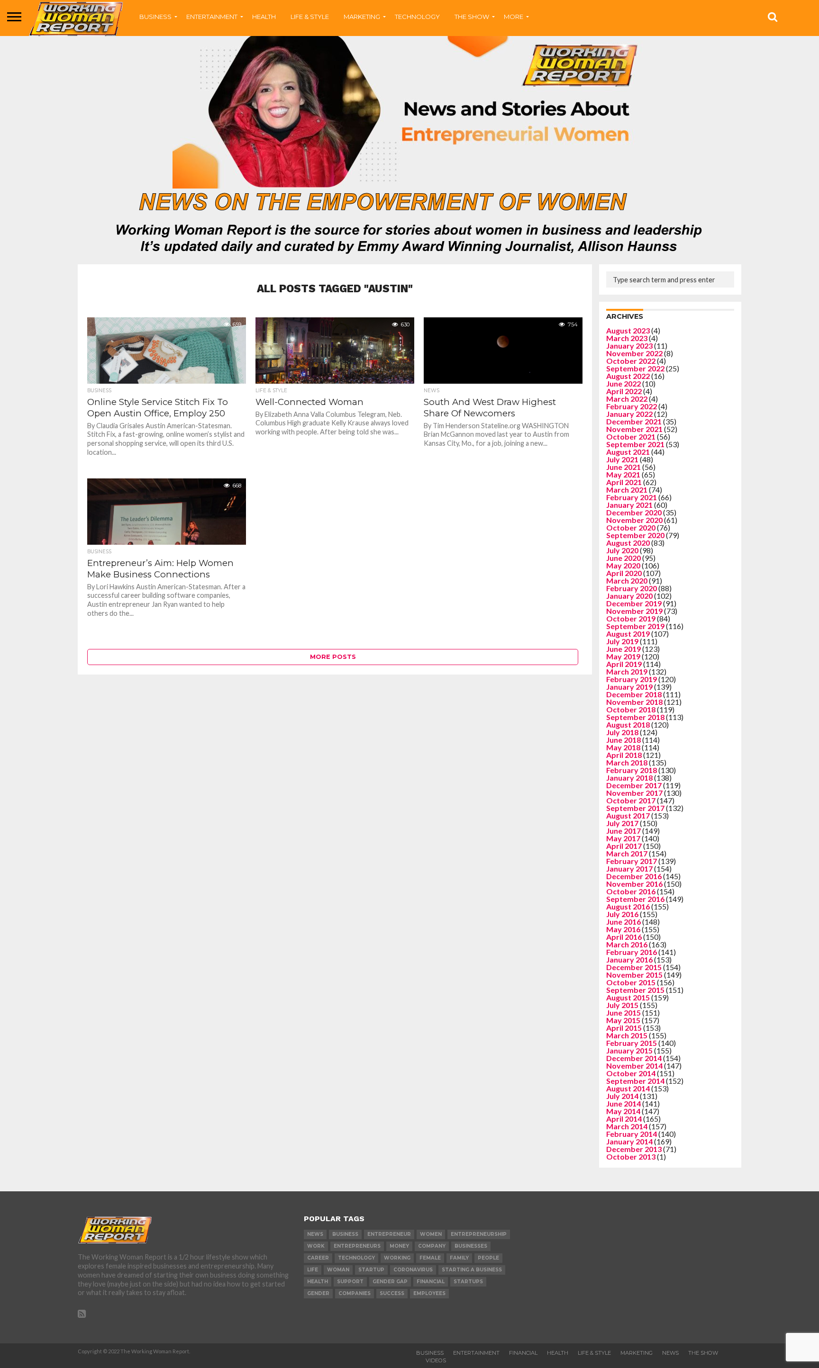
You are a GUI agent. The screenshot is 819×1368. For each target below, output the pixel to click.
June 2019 (623, 648)
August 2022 (628, 375)
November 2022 (634, 353)
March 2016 (626, 944)
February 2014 (631, 1133)
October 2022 (630, 360)
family (459, 1258)
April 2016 (624, 936)
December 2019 (634, 603)
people (488, 1258)
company (432, 1246)
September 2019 (635, 625)
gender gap (390, 1281)
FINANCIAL (523, 1353)
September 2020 (635, 535)
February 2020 (631, 588)
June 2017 (623, 830)
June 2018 (623, 739)
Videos (436, 1360)
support (350, 1281)
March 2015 (626, 1035)
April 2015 (624, 1027)
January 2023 (629, 345)
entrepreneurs (357, 1246)
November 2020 (634, 519)
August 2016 (628, 906)
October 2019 (630, 618)
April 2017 (624, 845)
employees (429, 1293)
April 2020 (624, 572)
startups (468, 1281)
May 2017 (623, 838)
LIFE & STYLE (310, 16)
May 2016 (623, 929)
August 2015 (628, 997)
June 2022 (623, 383)
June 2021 (623, 466)
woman (338, 1270)
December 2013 (634, 1148)
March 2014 (626, 1126)
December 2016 (634, 876)
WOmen (431, 1234)
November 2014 (634, 1065)
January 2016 (629, 959)
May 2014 (623, 1111)
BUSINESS (155, 16)
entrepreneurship (479, 1234)
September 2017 (635, 807)
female (430, 1258)
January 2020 (629, 595)
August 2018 (628, 724)
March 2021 (626, 489)
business (345, 1234)
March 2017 (626, 853)
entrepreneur (389, 1234)
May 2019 (623, 656)
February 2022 (631, 406)
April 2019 (624, 663)
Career (318, 1258)
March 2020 (626, 580)
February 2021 (631, 497)
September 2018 (635, 716)
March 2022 (626, 398)
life (312, 1270)
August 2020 (628, 542)
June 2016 (623, 921)
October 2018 (630, 709)
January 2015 (629, 1050)
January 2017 (629, 868)
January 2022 (629, 413)
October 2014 (630, 1073)
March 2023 (626, 337)
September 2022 (635, 368)
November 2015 (634, 974)
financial (431, 1281)
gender (318, 1293)
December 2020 (634, 512)
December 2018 (634, 694)
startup (371, 1270)
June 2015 (623, 1012)
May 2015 (623, 1020)
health (317, 1281)
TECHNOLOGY (417, 16)
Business (430, 1353)
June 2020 (623, 557)
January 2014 (629, 1141)
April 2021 (624, 481)
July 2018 (622, 732)
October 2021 (630, 436)
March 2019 (626, 671)
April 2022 (624, 391)
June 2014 (623, 1103)
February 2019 (631, 679)
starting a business (472, 1270)
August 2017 (628, 815)
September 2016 (635, 898)
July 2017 (622, 823)
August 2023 (628, 330)
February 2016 (631, 951)
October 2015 (630, 982)
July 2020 (622, 550)
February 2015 (631, 1042)
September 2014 (635, 1080)
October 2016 (630, 891)
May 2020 (623, 565)
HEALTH (264, 16)
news (315, 1234)
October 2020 (630, 527)
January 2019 (629, 686)
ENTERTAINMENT (211, 16)
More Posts (333, 656)
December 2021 (634, 421)
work (316, 1246)
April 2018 (624, 754)
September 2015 (635, 989)
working (397, 1258)
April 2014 (624, 1118)
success (392, 1293)
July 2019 (622, 641)
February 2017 (631, 860)
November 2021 (634, 428)
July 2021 (622, 459)
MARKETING (362, 16)
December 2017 (634, 785)
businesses (471, 1246)
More (513, 16)
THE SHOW (472, 16)
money (399, 1246)
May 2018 (623, 747)
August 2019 (628, 633)
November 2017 (634, 792)
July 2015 (622, 1004)
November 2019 (634, 610)
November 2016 (634, 883)
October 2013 (630, 1156)
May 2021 (623, 474)
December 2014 (634, 1057)
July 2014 (622, 1095)
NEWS (670, 1353)
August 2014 (628, 1088)
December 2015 (634, 967)
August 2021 (628, 451)
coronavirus (413, 1270)
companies (354, 1293)
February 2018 (631, 769)
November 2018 (634, 701)
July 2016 (622, 913)
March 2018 (626, 762)
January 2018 (629, 777)
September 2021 (635, 444)
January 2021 (629, 504)
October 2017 (630, 800)
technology (356, 1258)
